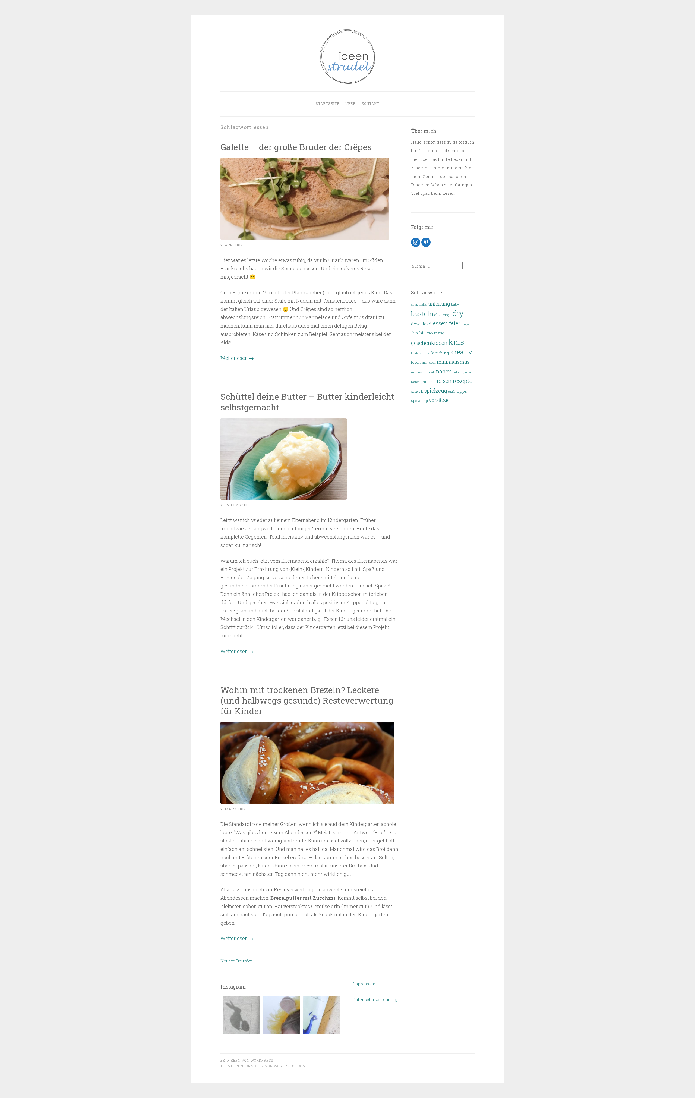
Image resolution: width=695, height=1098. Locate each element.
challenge (442, 314)
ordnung (458, 372)
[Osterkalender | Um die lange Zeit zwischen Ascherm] (241, 1015)
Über (350, 103)
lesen (416, 362)
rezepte (462, 381)
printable (428, 381)
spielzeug (435, 390)
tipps (461, 391)
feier (454, 323)
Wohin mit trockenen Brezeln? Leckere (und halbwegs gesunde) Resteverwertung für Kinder (306, 700)
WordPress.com (290, 1066)
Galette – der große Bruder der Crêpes (296, 147)
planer (415, 382)
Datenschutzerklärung (375, 999)
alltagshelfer (419, 304)
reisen (444, 380)
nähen (444, 371)
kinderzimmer (420, 353)
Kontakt (370, 103)
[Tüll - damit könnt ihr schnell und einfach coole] (281, 1015)
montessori (418, 372)
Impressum (364, 983)
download (421, 323)
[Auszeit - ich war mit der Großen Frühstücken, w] (321, 1015)
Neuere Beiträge (236, 961)
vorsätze (438, 400)
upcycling (419, 400)
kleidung (440, 352)
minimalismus (453, 362)
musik (430, 372)
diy (458, 313)
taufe (451, 392)
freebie (418, 332)
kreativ (461, 351)
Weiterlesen (237, 358)
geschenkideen (429, 342)
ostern (469, 372)
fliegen (466, 324)
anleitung (439, 303)
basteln (422, 313)
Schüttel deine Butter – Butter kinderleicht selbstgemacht (307, 402)
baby (455, 304)
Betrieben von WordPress (246, 1060)
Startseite (327, 103)
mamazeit (429, 362)
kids (456, 341)
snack (417, 391)
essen (440, 323)
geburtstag (435, 333)
